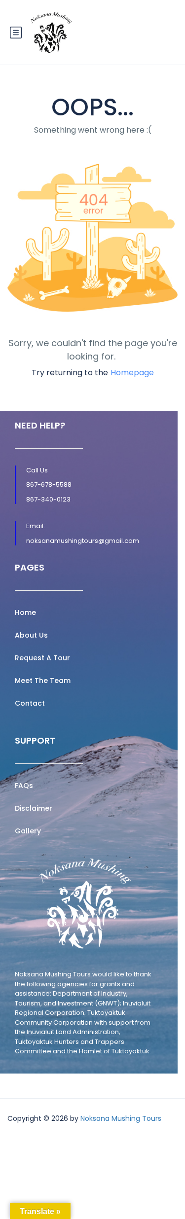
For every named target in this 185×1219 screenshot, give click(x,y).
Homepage (132, 372)
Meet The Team (43, 680)
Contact (30, 703)
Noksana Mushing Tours (120, 1118)
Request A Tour (42, 658)
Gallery (28, 831)
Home (25, 612)
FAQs (24, 785)
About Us (31, 635)
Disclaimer (33, 808)
